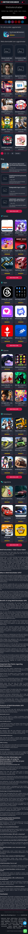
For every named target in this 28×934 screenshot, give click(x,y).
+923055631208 (24, 915)
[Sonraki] (26, 34)
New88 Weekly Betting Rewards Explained (17, 176)
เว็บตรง (11, 920)
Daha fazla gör (14, 211)
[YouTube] (15, 21)
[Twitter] (9, 21)
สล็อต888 (21, 923)
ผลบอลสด (15, 926)
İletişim (8, 918)
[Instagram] (12, 21)
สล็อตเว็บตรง (21, 920)
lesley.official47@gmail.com (10, 915)
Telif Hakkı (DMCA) (22, 918)
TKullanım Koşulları (5, 920)
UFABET (15, 920)
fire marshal (12, 923)
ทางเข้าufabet (4, 924)
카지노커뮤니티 (14, 921)
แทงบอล (7, 923)
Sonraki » (18, 153)
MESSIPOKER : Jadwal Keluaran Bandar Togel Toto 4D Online (17, 199)
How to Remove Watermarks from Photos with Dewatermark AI (17, 165)
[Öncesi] (1, 34)
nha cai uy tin (4, 926)
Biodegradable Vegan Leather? (17, 187)
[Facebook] (6, 21)
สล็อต (17, 923)
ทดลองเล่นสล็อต (16, 924)
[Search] (25, 17)
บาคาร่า (9, 924)
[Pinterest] (19, 21)
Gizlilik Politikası (14, 918)
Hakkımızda (3, 918)
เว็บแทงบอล (20, 921)
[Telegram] (22, 21)
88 (12, 153)
